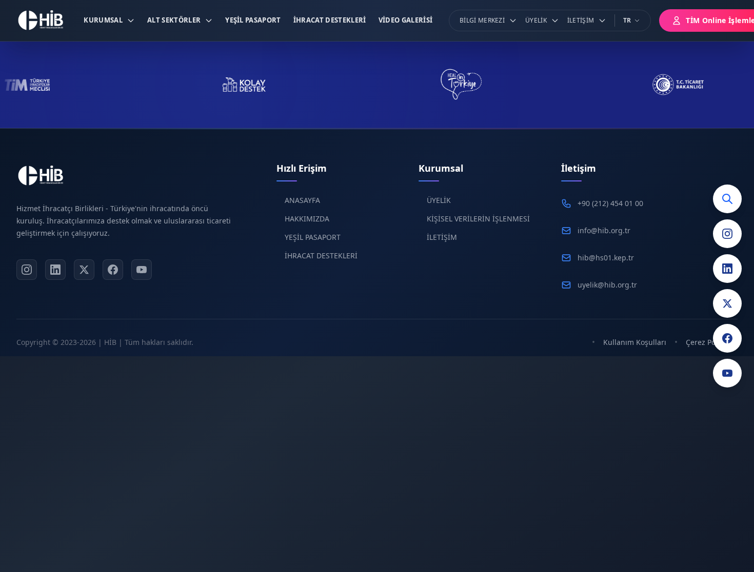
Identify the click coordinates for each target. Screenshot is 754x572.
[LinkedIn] (727, 268)
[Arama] (727, 199)
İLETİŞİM (442, 237)
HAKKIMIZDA (307, 218)
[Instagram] (727, 233)
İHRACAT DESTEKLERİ (321, 255)
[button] (109, 20)
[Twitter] (727, 303)
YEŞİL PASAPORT (313, 237)
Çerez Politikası (712, 342)
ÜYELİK (439, 200)
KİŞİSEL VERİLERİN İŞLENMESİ (478, 218)
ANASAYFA (302, 200)
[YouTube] (727, 373)
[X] (84, 269)
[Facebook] (727, 338)
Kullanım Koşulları (634, 342)
